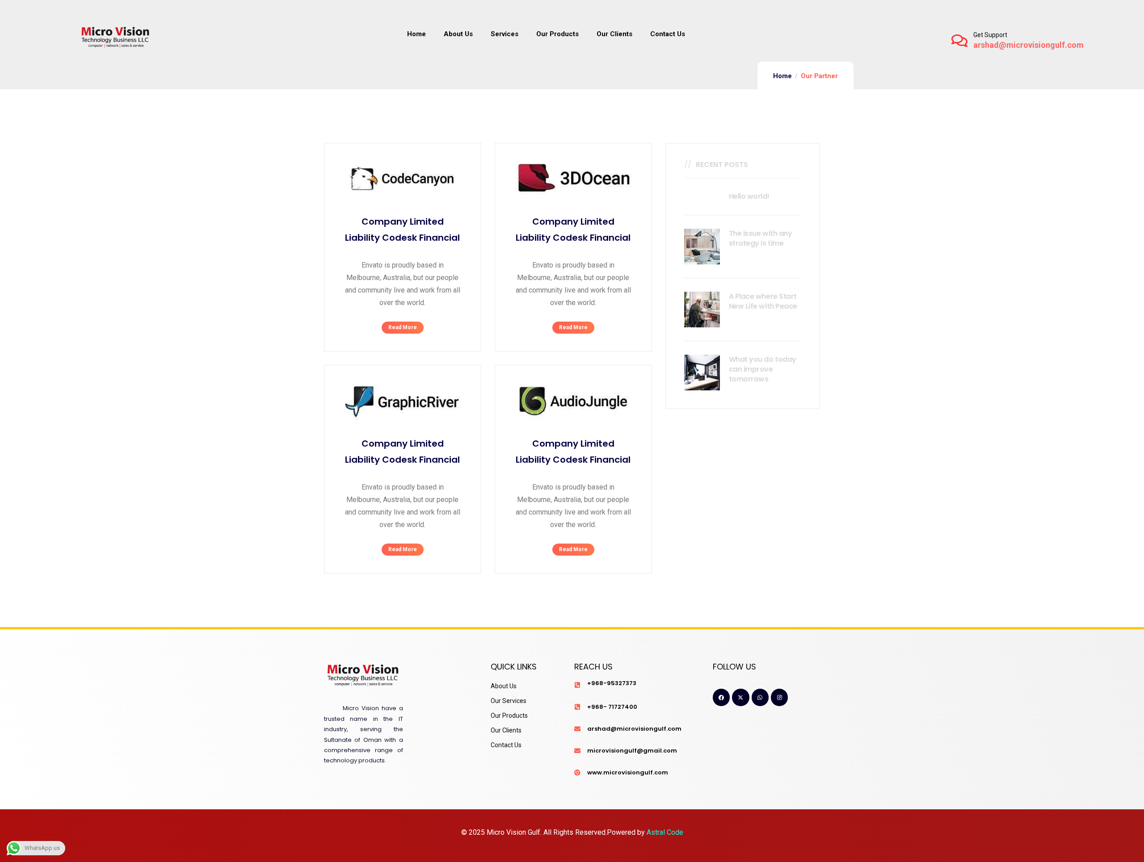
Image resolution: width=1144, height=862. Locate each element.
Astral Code (665, 832)
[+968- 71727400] (577, 707)
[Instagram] (779, 697)
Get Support (990, 34)
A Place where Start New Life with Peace (763, 301)
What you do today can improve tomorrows (762, 369)
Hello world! (749, 196)
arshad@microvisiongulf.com (634, 728)
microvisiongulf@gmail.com (632, 750)
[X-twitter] (740, 697)
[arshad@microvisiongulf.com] (577, 729)
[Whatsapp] (760, 697)
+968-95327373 (611, 683)
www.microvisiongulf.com (627, 772)
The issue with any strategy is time (760, 238)
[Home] (116, 40)
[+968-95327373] (577, 685)
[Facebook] (721, 697)
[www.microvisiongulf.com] (577, 773)
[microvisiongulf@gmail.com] (577, 751)
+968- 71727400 (612, 707)
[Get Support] (959, 40)
